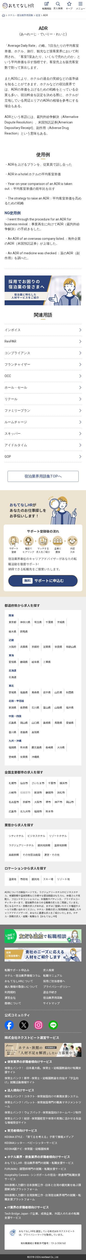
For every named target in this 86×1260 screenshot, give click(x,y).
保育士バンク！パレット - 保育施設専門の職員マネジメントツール (43, 1104)
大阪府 (12, 646)
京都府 (35, 646)
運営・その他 (51, 854)
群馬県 (24, 631)
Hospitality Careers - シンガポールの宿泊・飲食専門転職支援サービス (42, 1177)
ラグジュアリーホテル (21, 845)
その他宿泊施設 (31, 854)
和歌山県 (71, 646)
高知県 (35, 732)
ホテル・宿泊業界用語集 (20, 15)
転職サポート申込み (17, 970)
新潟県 (12, 707)
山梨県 (58, 707)
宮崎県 (12, 757)
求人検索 (48, 970)
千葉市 (52, 783)
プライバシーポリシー (57, 986)
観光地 (35, 879)
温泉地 (12, 879)
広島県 (12, 722)
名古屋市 (14, 802)
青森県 (35, 692)
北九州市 (25, 811)
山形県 (58, 692)
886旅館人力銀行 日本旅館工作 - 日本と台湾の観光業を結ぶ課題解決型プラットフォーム (43, 1187)
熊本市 (49, 811)
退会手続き (50, 992)
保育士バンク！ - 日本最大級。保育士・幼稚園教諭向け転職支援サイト (43, 1070)
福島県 (24, 692)
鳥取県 (58, 722)
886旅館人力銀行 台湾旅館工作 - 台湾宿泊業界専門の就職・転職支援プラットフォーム (43, 1197)
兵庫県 (24, 646)
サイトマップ (51, 1003)
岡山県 (24, 722)
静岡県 (24, 662)
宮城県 (12, 692)
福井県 (70, 707)
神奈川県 (25, 622)
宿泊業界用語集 (52, 997)
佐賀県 (24, 757)
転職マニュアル (52, 975)
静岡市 (49, 792)
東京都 (12, 622)
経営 (38, 15)
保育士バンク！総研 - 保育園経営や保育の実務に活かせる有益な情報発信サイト (43, 1120)
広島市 (12, 811)
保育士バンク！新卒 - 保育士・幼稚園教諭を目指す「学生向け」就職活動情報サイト (41, 1080)
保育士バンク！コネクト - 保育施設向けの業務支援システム (41, 1096)
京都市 (26, 802)
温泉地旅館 (60, 845)
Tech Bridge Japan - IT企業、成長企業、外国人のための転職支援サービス (42, 1215)
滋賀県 (47, 646)
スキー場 (48, 879)
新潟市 (38, 792)
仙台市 (24, 783)
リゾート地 (63, 879)
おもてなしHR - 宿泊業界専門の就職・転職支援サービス (39, 1163)
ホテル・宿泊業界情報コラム (22, 975)
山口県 (35, 722)
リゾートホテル (58, 836)
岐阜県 (35, 662)
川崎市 (12, 792)
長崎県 (49, 747)
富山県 (47, 707)
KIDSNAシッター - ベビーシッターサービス (31, 1143)
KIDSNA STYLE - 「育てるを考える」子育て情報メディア (39, 1137)
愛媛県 (70, 722)
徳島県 (24, 732)
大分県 (61, 747)
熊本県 (24, 747)
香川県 (12, 732)
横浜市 (63, 783)
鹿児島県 (37, 747)
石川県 (35, 707)
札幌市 (12, 783)
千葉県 (49, 622)
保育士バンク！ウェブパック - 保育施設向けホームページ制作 (43, 1112)
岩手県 (47, 692)
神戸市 (58, 802)
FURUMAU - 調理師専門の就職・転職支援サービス (35, 1169)
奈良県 (58, 646)
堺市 (48, 802)
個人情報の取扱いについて (21, 986)
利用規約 (10, 992)
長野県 (24, 707)
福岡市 (38, 811)
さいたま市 (38, 783)
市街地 (24, 879)
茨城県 (61, 622)
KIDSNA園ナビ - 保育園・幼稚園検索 (27, 1149)
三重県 (47, 662)
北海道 (12, 677)
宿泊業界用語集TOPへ (43, 476)
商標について (13, 1003)
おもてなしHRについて (19, 981)
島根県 (47, 722)
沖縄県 (35, 757)
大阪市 (38, 802)
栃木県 (12, 631)
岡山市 (70, 802)
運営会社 (10, 997)
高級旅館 (14, 854)
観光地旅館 (44, 845)
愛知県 (12, 662)
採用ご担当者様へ (54, 981)
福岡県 (12, 747)
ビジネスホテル (36, 836)
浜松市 (61, 792)
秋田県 (70, 692)
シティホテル (16, 836)
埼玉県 (38, 622)
